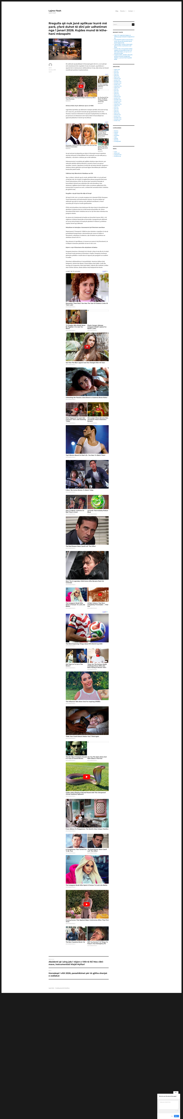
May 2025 (116, 92)
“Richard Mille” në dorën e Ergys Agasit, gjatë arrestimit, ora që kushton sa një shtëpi (123, 46)
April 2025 (116, 93)
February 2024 (117, 114)
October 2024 (117, 102)
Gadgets (116, 134)
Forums (122, 11)
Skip (172, 1116)
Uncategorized (117, 141)
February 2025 (117, 96)
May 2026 (116, 74)
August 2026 (117, 69)
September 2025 (118, 86)
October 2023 (117, 120)
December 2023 (117, 117)
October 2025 (117, 84)
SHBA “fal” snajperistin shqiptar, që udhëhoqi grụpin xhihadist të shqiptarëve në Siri (124, 37)
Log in (115, 151)
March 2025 (117, 95)
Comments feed (117, 154)
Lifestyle (116, 138)
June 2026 (116, 72)
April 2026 (116, 75)
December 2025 (117, 81)
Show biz (116, 140)
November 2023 (117, 119)
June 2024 (116, 108)
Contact (130, 11)
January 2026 (117, 80)
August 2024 (117, 105)
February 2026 (117, 78)
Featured (116, 132)
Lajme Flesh (55, 11)
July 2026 (116, 71)
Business (116, 131)
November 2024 (117, 101)
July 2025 (116, 89)
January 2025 (117, 98)
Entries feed (117, 153)
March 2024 (117, 113)
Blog (117, 11)
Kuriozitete (116, 135)
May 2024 (116, 110)
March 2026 (117, 77)
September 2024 (118, 104)
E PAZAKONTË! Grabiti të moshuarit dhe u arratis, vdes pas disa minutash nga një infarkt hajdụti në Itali (123, 41)
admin (50, 67)
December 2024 (117, 99)
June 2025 (116, 90)
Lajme (50, 71)
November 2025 (117, 83)
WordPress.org (117, 156)
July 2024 (116, 107)
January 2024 (117, 116)
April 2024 (116, 111)
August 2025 (117, 87)
